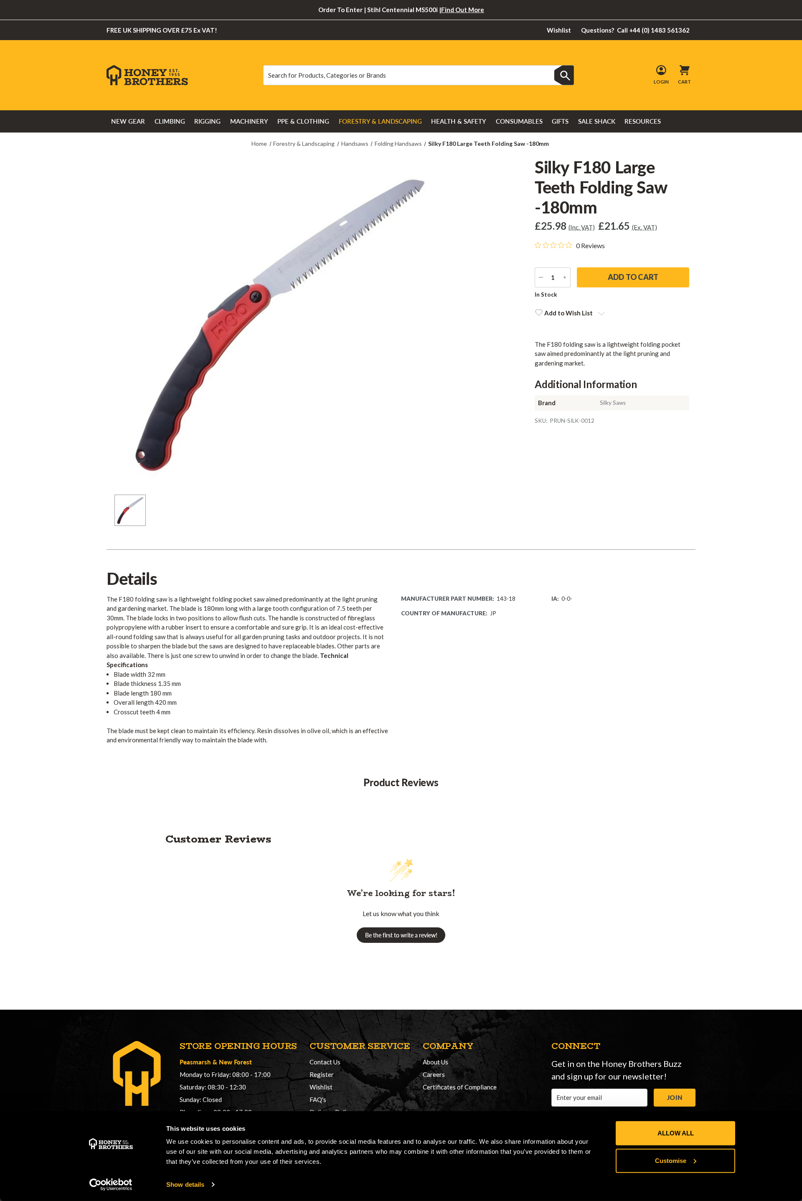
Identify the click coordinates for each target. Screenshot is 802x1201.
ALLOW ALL (675, 1133)
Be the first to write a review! (401, 935)
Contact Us (325, 1062)
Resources (642, 121)
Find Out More (462, 9)
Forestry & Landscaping (380, 121)
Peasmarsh (195, 1061)
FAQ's (318, 1099)
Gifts (560, 121)
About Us (435, 1062)
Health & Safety (458, 121)
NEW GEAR (128, 121)
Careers (434, 1074)
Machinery (249, 121)
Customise (670, 1160)
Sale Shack (596, 121)
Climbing (170, 121)
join (674, 1097)
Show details (185, 1184)
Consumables (519, 121)
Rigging (207, 121)
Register (322, 1074)
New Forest (235, 1061)
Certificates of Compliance (460, 1087)
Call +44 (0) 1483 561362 (635, 30)
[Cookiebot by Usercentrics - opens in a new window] (110, 1184)
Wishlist (559, 30)
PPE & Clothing (303, 121)
